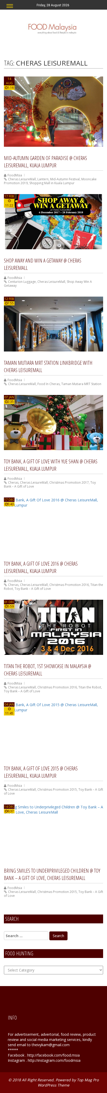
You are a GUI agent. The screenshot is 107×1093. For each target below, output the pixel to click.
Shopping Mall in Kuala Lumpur (52, 183)
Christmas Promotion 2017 (69, 482)
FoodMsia (15, 175)
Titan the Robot (89, 687)
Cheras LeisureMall (22, 179)
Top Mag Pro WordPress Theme (68, 1082)
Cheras (13, 482)
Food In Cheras (48, 384)
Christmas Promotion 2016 (69, 585)
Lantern (43, 179)
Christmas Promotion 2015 (57, 789)
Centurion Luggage (22, 281)
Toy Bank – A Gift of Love (33, 588)
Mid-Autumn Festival (65, 179)
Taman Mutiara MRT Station (81, 384)
